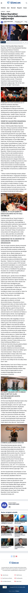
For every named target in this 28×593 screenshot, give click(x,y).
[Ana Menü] (1, 3)
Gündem (3, 7)
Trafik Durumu (19, 575)
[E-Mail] (9, 507)
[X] (14, 556)
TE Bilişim (17, 591)
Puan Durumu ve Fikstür (7, 578)
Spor (8, 7)
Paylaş (4, 42)
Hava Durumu (5, 575)
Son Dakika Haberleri (6, 581)
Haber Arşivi (18, 581)
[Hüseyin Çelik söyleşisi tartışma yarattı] (7, 542)
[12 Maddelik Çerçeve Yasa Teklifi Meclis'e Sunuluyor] (7, 518)
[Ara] (26, 3)
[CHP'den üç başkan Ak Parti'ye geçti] (21, 518)
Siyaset (8, 11)
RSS (5, 587)
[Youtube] (16, 556)
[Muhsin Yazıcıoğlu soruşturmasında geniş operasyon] (21, 529)
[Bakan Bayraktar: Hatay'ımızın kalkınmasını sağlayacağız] (14, 32)
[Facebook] (12, 556)
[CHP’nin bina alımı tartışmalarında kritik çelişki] (21, 542)
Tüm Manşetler (19, 578)
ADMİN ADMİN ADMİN (13, 504)
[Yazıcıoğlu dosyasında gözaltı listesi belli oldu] (7, 529)
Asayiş (25, 7)
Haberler (3, 11)
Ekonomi (13, 7)
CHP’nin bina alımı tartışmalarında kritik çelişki (19, 547)
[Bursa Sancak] (14, 3)
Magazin (19, 7)
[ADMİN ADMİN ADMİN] (4, 505)
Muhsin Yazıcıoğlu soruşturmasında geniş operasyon (20, 535)
